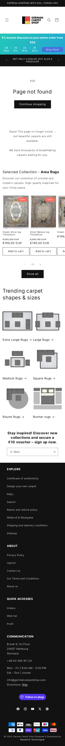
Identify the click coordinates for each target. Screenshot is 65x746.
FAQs (10, 494)
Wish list (12, 615)
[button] (7, 20)
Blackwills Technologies (32, 739)
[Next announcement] (58, 60)
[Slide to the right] (40, 264)
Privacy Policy (15, 555)
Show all (32, 274)
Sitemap (12, 533)
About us (12, 586)
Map (25, 684)
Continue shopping (32, 104)
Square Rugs (42, 378)
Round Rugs (11, 417)
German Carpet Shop (23, 736)
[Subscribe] (54, 452)
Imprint (11, 562)
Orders (11, 608)
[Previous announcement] (6, 60)
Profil (10, 623)
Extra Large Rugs (15, 339)
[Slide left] (25, 264)
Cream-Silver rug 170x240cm (12, 233)
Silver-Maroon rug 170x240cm (39, 233)
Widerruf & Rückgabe (20, 517)
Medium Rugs (13, 378)
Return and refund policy (22, 509)
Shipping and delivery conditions (27, 525)
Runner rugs (42, 417)
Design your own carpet (21, 486)
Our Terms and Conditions (23, 578)
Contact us (13, 570)
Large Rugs (41, 339)
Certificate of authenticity (22, 478)
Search (11, 501)
